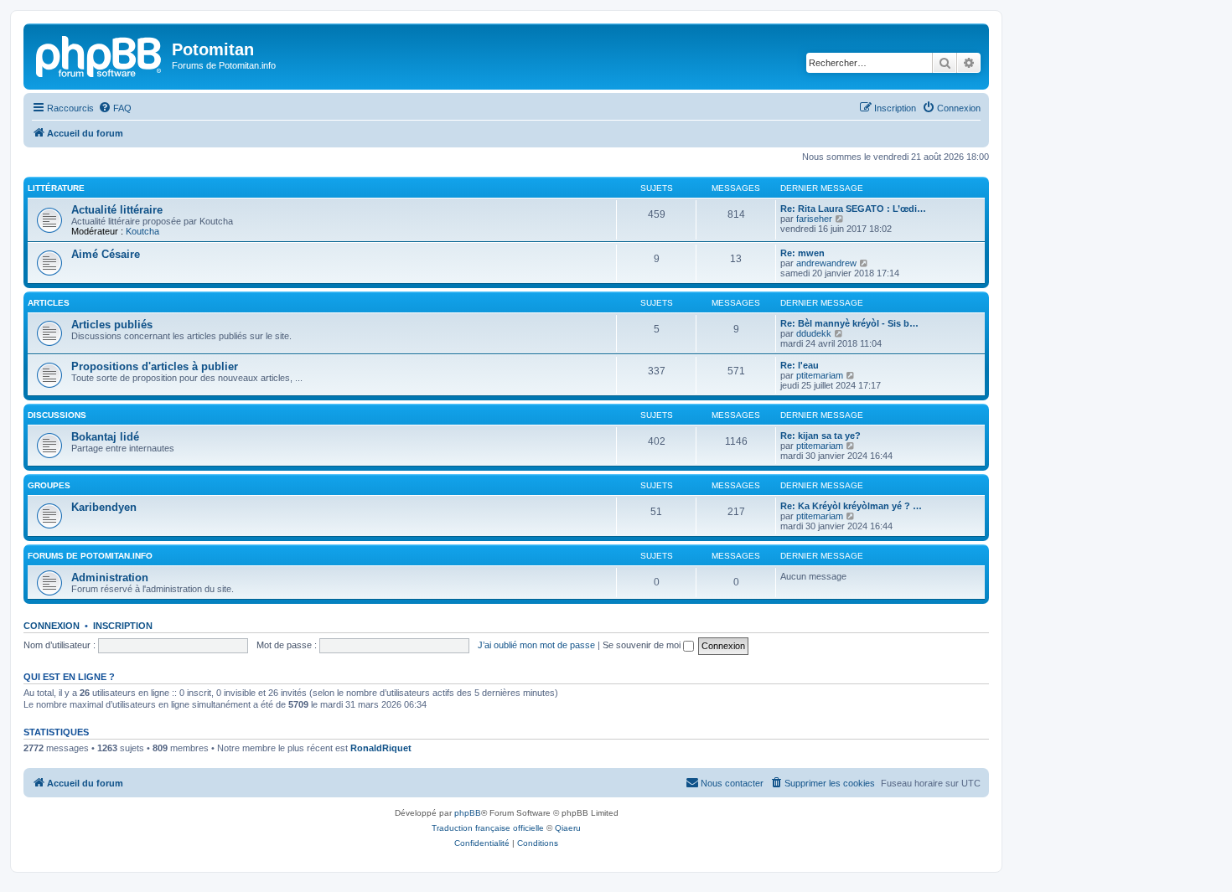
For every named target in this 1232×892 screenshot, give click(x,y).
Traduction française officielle (488, 828)
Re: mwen (802, 253)
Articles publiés (112, 324)
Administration (109, 577)
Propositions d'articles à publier (154, 366)
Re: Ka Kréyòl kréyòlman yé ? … (851, 506)
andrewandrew (826, 263)
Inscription (123, 626)
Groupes (49, 485)
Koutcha (142, 231)
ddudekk (813, 333)
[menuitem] (115, 108)
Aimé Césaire (105, 254)
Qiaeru (568, 828)
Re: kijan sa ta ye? (820, 436)
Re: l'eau (799, 365)
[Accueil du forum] (100, 54)
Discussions (57, 415)
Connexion (51, 626)
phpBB (467, 812)
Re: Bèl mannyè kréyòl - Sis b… (849, 323)
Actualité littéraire (117, 210)
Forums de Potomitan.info (90, 555)
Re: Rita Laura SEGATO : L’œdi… (853, 209)
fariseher (814, 219)
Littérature (56, 188)
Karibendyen (104, 507)
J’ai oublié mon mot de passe (536, 645)
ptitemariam (819, 375)
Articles (49, 302)
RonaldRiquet (381, 748)
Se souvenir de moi (643, 645)
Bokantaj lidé (105, 437)
